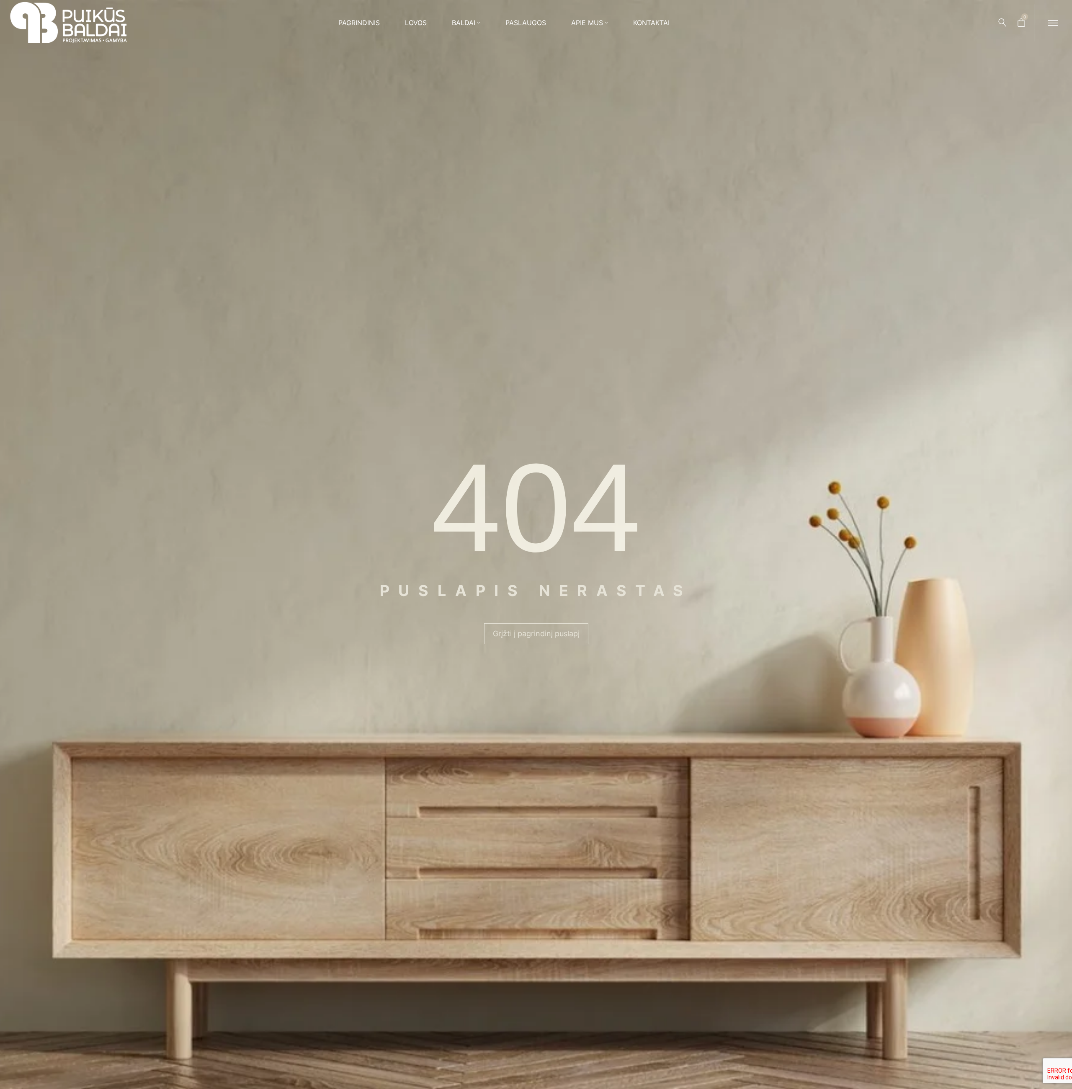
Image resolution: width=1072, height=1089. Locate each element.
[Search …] (1002, 22)
